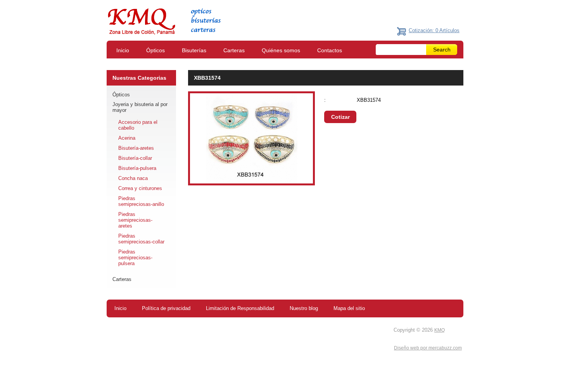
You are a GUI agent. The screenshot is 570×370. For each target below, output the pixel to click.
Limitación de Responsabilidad (240, 308)
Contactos (329, 50)
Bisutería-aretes (136, 148)
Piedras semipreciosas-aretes (135, 220)
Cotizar (340, 117)
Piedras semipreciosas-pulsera (135, 257)
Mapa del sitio (349, 308)
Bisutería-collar (135, 158)
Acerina (126, 138)
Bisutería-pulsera (137, 168)
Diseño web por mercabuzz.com (428, 348)
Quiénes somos (281, 50)
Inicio (122, 50)
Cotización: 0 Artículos (434, 30)
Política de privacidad (166, 308)
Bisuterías (194, 50)
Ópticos (155, 50)
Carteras (234, 50)
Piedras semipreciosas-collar (141, 239)
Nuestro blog (304, 308)
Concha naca (133, 178)
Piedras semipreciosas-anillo (141, 201)
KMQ (439, 330)
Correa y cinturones (140, 188)
